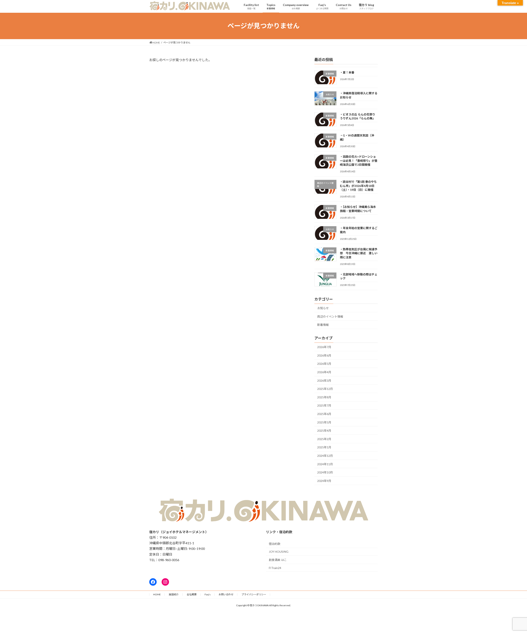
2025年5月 (324, 422)
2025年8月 (324, 397)
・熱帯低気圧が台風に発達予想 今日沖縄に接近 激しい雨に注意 (358, 253)
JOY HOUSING (278, 551)
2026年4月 (324, 372)
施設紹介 (174, 594)
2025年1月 (324, 447)
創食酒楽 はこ (278, 560)
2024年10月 (325, 472)
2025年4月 (324, 430)
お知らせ (323, 308)
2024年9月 (324, 480)
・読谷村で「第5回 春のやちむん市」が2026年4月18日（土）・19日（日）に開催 (358, 185)
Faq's (208, 594)
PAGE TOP (511, 610)
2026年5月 (324, 363)
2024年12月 (325, 455)
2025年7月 (324, 405)
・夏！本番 (347, 72)
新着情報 (323, 324)
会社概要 (192, 594)
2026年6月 (324, 355)
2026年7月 (324, 347)
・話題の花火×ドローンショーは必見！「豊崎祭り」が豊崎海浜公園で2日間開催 (358, 160)
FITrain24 (275, 568)
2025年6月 (324, 414)
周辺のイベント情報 (330, 316)
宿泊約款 (274, 544)
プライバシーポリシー (253, 594)
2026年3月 (324, 380)
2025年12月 (325, 389)
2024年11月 (325, 464)
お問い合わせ (226, 594)
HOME (157, 594)
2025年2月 (324, 439)
